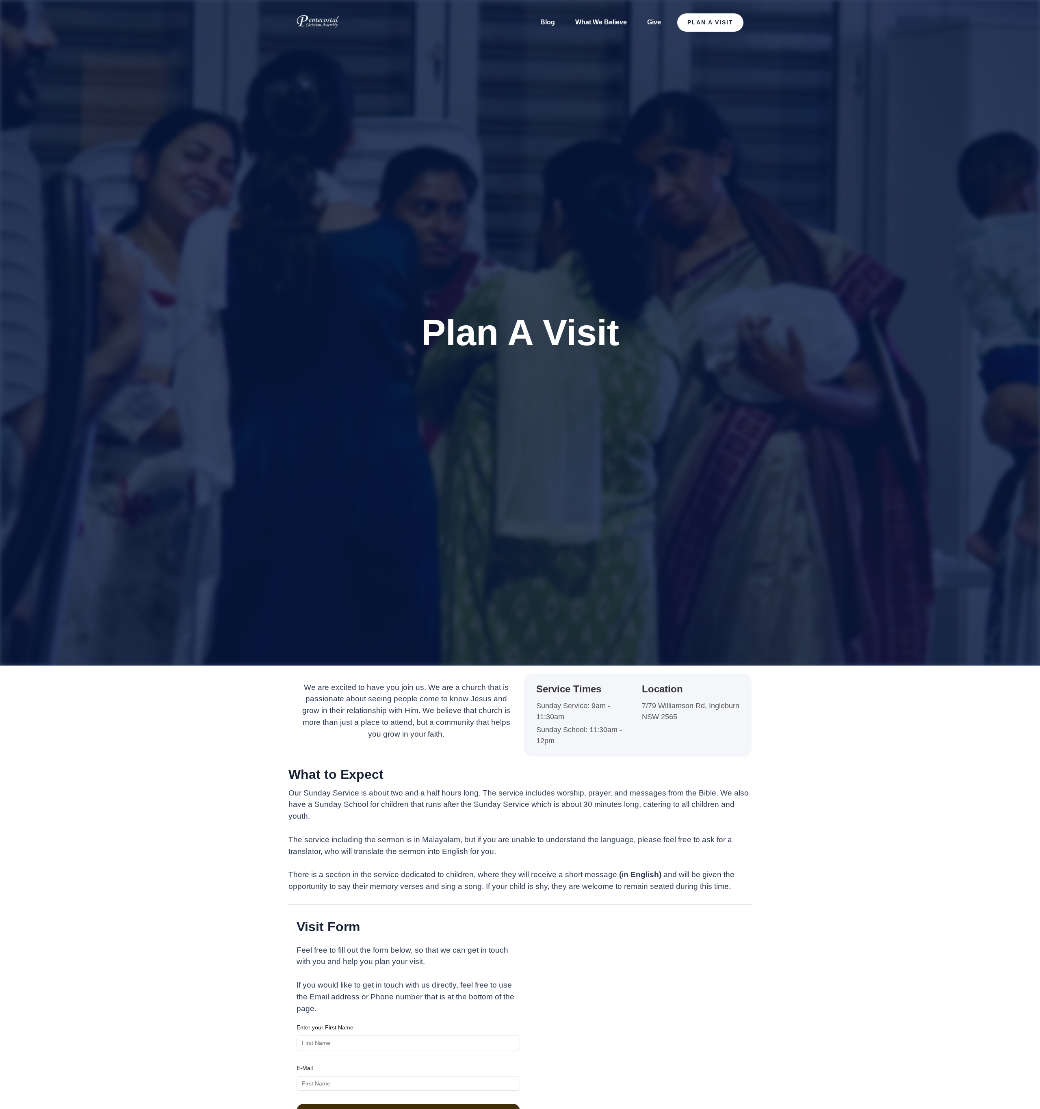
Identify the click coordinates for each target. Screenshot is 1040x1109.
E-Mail (305, 1068)
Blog (547, 22)
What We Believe (601, 22)
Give (654, 22)
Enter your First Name (325, 1027)
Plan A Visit (710, 22)
